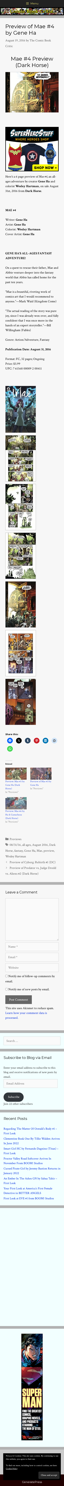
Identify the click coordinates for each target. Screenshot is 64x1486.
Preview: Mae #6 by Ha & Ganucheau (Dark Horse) (15, 815)
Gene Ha (29, 851)
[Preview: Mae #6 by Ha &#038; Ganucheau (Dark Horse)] (16, 803)
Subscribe (13, 1097)
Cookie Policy (11, 1468)
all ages (26, 845)
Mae (39, 851)
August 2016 (40, 845)
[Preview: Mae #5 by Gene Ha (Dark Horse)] (16, 774)
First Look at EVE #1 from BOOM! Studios (29, 1198)
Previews (15, 839)
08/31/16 (15, 845)
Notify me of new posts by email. (28, 989)
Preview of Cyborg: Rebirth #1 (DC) (33, 862)
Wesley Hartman (15, 856)
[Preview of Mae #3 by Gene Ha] (41, 774)
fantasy (18, 851)
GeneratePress (32, 1482)
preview (49, 851)
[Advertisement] (32, 1266)
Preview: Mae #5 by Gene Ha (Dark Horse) (15, 785)
